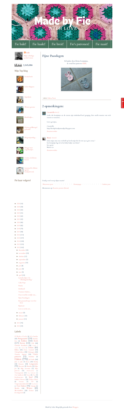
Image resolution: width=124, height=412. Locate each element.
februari (22, 316)
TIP (32, 382)
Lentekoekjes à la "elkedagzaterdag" (25, 279)
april (20, 275)
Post (34, 375)
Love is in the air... (24, 309)
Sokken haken (33, 379)
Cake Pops (22, 283)
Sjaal (30, 377)
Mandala (29, 366)
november (22, 253)
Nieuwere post (48, 184)
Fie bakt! (20, 44)
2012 (18, 247)
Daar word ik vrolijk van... (27, 295)
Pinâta (20, 286)
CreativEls (51, 112)
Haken (49, 98)
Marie (49, 138)
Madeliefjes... (29, 117)
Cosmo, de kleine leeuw (31, 159)
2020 (18, 222)
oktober (21, 256)
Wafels (17, 388)
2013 (18, 244)
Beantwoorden (52, 131)
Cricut (23, 348)
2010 (18, 326)
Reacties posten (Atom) (61, 188)
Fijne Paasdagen (24, 298)
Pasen (54, 98)
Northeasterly (30, 371)
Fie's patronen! (79, 44)
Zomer (31, 390)
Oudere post (106, 184)
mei (20, 272)
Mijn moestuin (25, 368)
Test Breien (34, 384)
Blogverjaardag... (30, 137)
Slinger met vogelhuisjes (29, 149)
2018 (18, 229)
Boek (36, 341)
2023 (18, 213)
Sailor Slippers (29, 87)
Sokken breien (20, 379)
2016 (18, 235)
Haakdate (31, 357)
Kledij (36, 362)
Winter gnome (30, 107)
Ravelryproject (19, 377)
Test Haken (21, 386)
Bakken (24, 341)
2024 (18, 210)
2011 (18, 323)
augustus (22, 263)
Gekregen (31, 352)
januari (21, 319)
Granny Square (21, 354)
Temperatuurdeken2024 (22, 384)
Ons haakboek (19, 375)
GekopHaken (19, 352)
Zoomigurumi (19, 393)
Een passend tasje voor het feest (27, 302)
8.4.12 (57, 112)
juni (20, 269)
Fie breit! (58, 44)
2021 (18, 219)
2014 (18, 241)
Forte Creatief (29, 350)
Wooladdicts (19, 390)
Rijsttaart (21, 306)
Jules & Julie (19, 362)
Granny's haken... (24, 292)
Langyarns (33, 364)
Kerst (27, 362)
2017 (18, 232)
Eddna (17, 350)
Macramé (21, 366)
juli (20, 266)
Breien (22, 343)
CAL (32, 343)
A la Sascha (34, 336)
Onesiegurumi (19, 373)
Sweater (21, 382)
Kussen (21, 364)
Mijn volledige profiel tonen (29, 57)
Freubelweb (29, 77)
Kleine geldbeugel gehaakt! (31, 128)
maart (21, 313)
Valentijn (33, 386)
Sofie (28, 53)
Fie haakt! (39, 44)
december (22, 250)
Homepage (77, 184)
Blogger (75, 407)
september (22, 260)
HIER (84, 63)
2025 (18, 207)
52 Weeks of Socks (21, 336)
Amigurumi (22, 338)
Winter (29, 388)
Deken (30, 347)
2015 (18, 238)
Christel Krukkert (21, 345)
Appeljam (28, 97)
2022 (18, 216)
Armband (21, 289)
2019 (18, 226)
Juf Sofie (32, 359)
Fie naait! (102, 44)
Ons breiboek (31, 373)
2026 (18, 204)
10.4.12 (54, 138)
